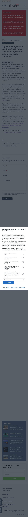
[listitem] (14, 254)
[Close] (25, 230)
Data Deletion (6, 287)
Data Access (14, 287)
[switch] (23, 257)
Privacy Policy (22, 287)
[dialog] (14, 258)
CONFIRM (8, 282)
